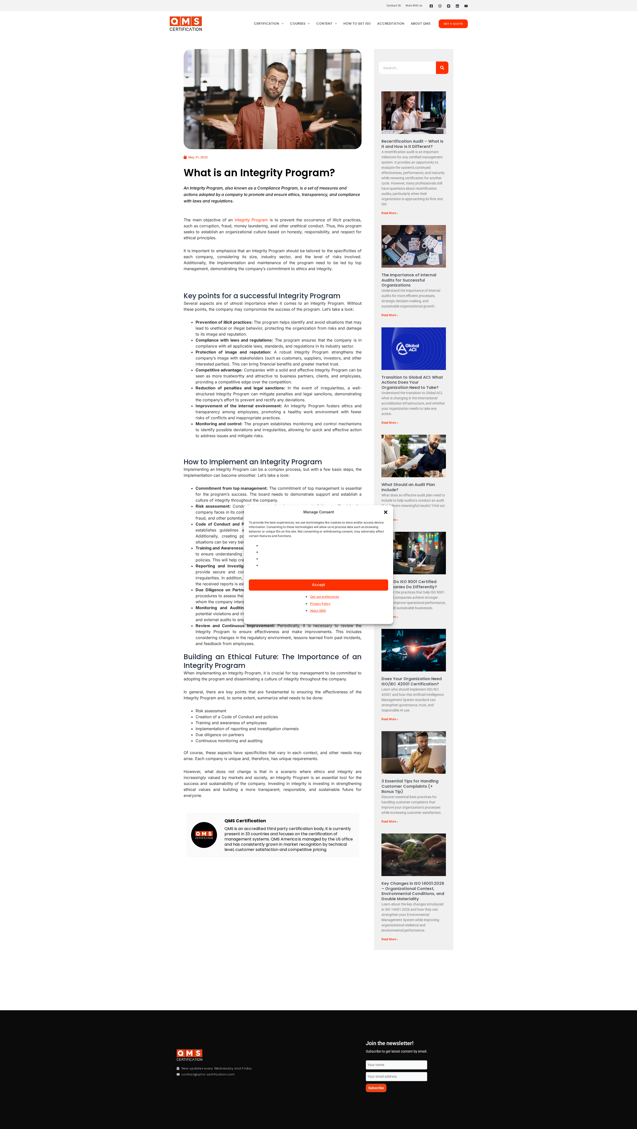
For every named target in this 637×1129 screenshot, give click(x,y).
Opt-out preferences (324, 596)
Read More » (389, 213)
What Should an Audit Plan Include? (408, 487)
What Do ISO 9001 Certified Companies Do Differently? (409, 584)
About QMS (318, 611)
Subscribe (376, 1088)
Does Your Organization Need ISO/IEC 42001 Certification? (411, 681)
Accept (318, 584)
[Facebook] (431, 6)
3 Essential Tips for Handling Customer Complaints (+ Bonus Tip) (409, 786)
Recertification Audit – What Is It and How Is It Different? (412, 143)
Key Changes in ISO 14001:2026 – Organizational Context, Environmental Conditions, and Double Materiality (412, 891)
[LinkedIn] (457, 6)
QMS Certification (245, 821)
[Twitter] (448, 6)
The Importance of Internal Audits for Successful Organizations (408, 280)
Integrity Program (251, 219)
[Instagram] (440, 6)
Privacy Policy (320, 603)
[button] (385, 512)
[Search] (442, 67)
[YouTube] (466, 6)
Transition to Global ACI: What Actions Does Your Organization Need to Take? (412, 382)
